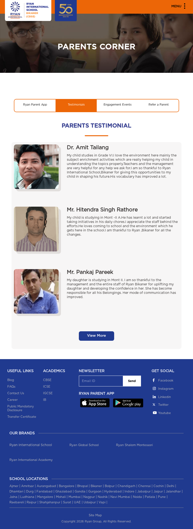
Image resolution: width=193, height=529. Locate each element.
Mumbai (74, 497)
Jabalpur (144, 491)
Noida (137, 497)
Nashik (103, 497)
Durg (30, 491)
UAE (77, 502)
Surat (67, 502)
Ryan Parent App (35, 104)
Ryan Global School (84, 445)
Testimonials (76, 104)
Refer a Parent (159, 104)
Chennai (144, 486)
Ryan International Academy (31, 460)
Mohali (61, 497)
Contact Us (15, 393)
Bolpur (110, 486)
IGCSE (48, 393)
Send (132, 381)
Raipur (31, 502)
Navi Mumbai (120, 497)
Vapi (102, 502)
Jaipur (158, 491)
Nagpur (89, 497)
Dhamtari (16, 491)
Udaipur (90, 502)
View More (96, 335)
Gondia (80, 491)
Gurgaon (94, 491)
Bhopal (82, 486)
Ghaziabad (63, 491)
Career (12, 400)
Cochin (158, 486)
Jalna (13, 497)
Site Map (95, 515)
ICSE (46, 386)
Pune (162, 497)
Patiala (150, 497)
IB (44, 400)
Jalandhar (173, 491)
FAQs (11, 386)
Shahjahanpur (49, 502)
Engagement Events (118, 104)
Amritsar (27, 486)
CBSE (47, 380)
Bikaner (96, 486)
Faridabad (44, 491)
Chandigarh (126, 486)
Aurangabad (46, 486)
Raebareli (16, 502)
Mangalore (45, 497)
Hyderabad (113, 491)
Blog (10, 380)
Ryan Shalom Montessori (134, 445)
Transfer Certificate (21, 416)
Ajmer (13, 486)
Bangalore (66, 486)
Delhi (170, 486)
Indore (129, 491)
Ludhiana (27, 497)
